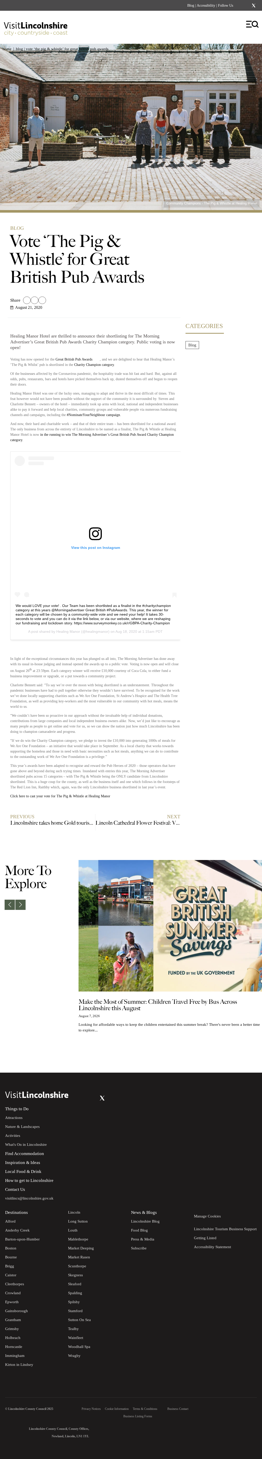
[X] (253, 6)
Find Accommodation (24, 1153)
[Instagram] (247, 6)
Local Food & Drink (23, 1171)
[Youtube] (92, 1098)
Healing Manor (68, 631)
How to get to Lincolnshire (29, 1180)
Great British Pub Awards (74, 359)
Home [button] (7, 49)
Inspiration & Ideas (22, 1162)
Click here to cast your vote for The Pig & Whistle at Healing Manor (60, 796)
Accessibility (206, 5)
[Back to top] (247, 1057)
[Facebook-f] (240, 5)
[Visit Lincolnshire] (36, 26)
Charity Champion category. (95, 365)
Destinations (16, 1212)
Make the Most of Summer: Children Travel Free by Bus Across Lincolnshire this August (158, 1005)
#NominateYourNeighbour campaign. (94, 415)
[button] (27, 300)
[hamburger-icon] (252, 24)
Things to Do (17, 1108)
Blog (190, 5)
